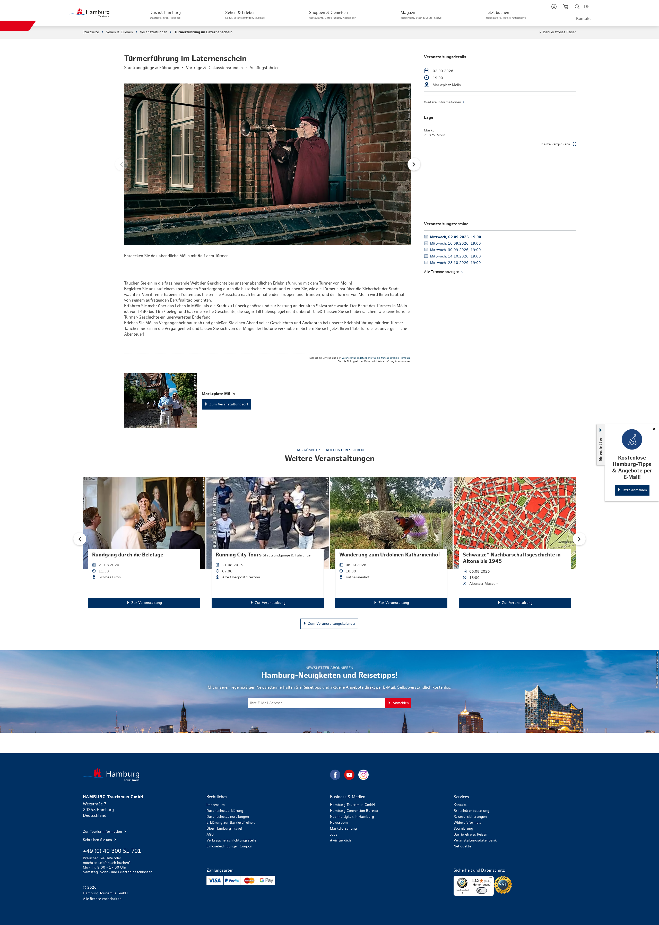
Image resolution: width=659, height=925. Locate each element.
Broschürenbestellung (471, 811)
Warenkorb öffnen (565, 7)
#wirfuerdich (340, 840)
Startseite (90, 32)
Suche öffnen (577, 7)
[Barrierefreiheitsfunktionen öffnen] (554, 7)
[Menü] (491, 879)
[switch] (481, 890)
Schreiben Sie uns (98, 840)
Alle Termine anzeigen (441, 272)
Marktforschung (343, 828)
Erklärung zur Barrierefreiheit (230, 822)
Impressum (215, 805)
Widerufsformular (468, 822)
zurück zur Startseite (206, 774)
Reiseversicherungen (470, 817)
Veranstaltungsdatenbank (475, 840)
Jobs (333, 834)
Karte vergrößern (555, 144)
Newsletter (601, 449)
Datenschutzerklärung (224, 811)
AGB (210, 834)
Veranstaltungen (153, 32)
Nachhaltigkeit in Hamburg (352, 817)
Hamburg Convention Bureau (354, 811)
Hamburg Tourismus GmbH (352, 805)
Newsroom (339, 822)
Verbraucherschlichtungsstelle (231, 840)
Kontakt (583, 18)
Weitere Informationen (442, 102)
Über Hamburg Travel (224, 828)
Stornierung (463, 828)
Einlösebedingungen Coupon (229, 846)
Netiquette (462, 846)
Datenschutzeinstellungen (227, 817)
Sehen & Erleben (119, 32)
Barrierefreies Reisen (560, 32)
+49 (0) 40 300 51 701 (112, 851)
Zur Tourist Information (103, 832)
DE (586, 7)
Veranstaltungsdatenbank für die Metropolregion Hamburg (376, 358)
